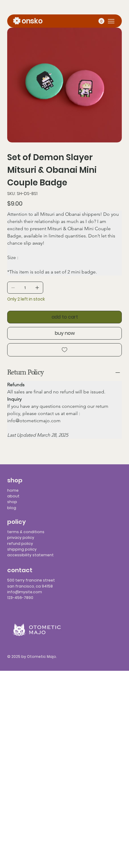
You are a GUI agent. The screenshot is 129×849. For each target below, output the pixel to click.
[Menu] (111, 21)
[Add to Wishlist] (64, 349)
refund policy (20, 543)
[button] (101, 21)
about (13, 496)
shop (12, 501)
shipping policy (22, 549)
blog (11, 507)
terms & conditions (25, 531)
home (13, 490)
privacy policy (20, 537)
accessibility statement (30, 554)
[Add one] (37, 288)
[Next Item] (113, 85)
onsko (32, 21)
